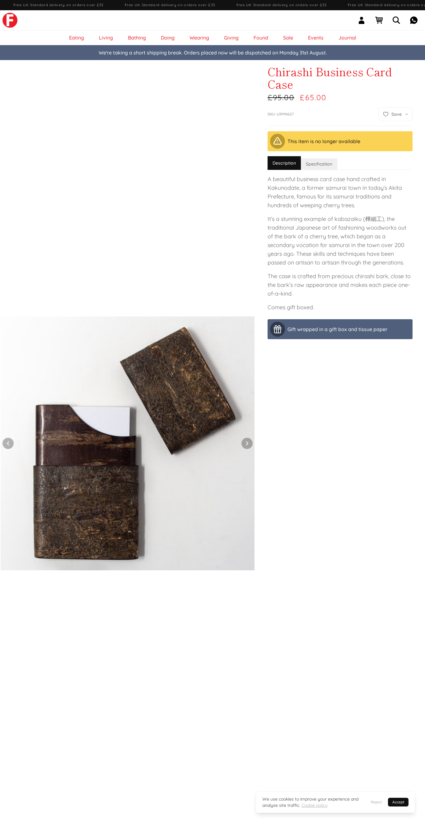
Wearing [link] (199, 38)
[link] (10, 20)
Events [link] (316, 38)
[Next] (247, 443)
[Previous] (8, 443)
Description (284, 163)
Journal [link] (347, 38)
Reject (376, 802)
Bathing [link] (137, 38)
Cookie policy (314, 805)
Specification (319, 164)
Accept (398, 802)
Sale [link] (288, 38)
